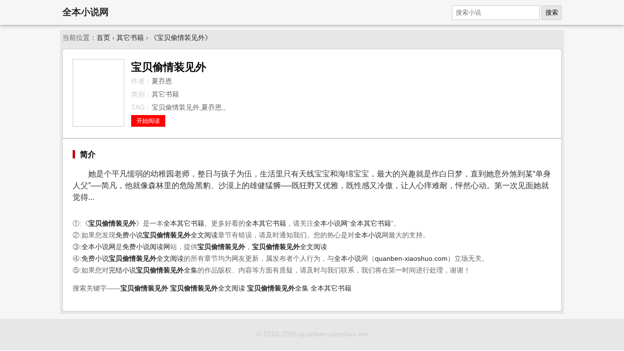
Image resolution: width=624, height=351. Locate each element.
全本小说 (368, 235)
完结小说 (122, 270)
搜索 (552, 12)
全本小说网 (85, 12)
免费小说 (129, 235)
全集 (166, 270)
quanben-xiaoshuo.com (411, 258)
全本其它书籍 (183, 223)
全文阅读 (180, 235)
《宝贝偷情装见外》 (181, 37)
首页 (103, 37)
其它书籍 (130, 37)
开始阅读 (148, 121)
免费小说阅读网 (146, 247)
